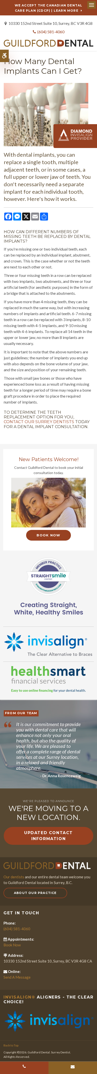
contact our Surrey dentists (39, 421)
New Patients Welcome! (49, 459)
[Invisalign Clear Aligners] (48, 644)
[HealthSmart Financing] (48, 679)
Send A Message (17, 977)
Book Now (48, 535)
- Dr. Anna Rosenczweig (60, 776)
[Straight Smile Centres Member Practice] (48, 586)
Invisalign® (19, 997)
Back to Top (10, 1045)
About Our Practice (35, 893)
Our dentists (13, 877)
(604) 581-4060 (50, 31)
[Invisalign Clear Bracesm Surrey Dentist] (48, 1020)
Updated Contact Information (48, 835)
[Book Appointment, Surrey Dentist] (48, 502)
